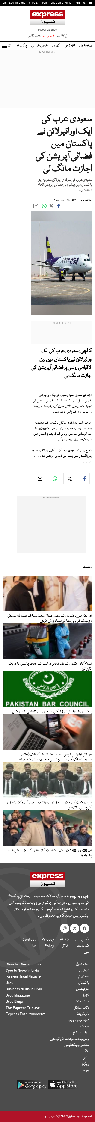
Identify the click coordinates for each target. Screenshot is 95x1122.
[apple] (63, 1086)
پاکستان (21, 45)
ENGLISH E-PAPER (62, 3)
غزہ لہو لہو (82, 977)
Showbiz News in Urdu (24, 964)
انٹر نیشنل (82, 989)
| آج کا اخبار (61, 36)
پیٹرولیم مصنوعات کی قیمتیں (69, 1039)
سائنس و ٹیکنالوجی (76, 1045)
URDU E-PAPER (38, 3)
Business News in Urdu (24, 989)
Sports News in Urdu (22, 970)
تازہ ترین (70, 45)
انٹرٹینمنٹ (82, 1001)
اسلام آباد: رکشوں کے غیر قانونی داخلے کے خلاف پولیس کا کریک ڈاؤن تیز (50, 666)
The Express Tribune (23, 1008)
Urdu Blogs (14, 1001)
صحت (84, 1026)
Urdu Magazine (18, 995)
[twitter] (69, 478)
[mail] (39, 478)
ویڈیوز (85, 1064)
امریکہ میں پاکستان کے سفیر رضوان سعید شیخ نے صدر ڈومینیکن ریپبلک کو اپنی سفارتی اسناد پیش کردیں (49, 618)
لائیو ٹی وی (48, 36)
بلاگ (86, 1051)
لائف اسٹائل (81, 1008)
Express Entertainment (25, 1014)
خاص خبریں (39, 45)
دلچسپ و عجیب (78, 1020)
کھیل (56, 45)
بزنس (86, 1057)
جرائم (86, 1070)
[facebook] (84, 478)
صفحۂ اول (86, 45)
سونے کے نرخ (81, 1033)
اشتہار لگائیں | (35, 36)
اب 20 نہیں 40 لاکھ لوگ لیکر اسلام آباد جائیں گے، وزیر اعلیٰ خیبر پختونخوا (50, 853)
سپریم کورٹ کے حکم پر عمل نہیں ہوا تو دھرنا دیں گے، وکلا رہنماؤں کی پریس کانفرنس (49, 805)
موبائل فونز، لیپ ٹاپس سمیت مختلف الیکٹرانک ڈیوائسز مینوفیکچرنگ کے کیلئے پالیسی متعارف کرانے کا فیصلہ (55, 757)
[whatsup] (54, 478)
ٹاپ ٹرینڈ (83, 1014)
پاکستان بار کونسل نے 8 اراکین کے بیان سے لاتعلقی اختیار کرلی (52, 712)
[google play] (32, 1086)
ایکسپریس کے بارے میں (82, 946)
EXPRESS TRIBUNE (14, 3)
